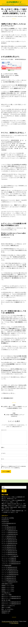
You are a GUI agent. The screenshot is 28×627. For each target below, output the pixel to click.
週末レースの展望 (6, 607)
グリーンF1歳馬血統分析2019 (9, 538)
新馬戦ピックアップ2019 (8, 585)
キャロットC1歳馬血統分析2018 (9, 530)
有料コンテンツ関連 (6, 594)
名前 (2, 447)
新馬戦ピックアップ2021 (8, 589)
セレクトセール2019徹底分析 (9, 560)
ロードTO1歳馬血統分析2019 (9, 578)
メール (3, 453)
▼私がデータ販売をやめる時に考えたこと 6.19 (13, 503)
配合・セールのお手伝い (8, 609)
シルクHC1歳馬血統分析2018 (9, 545)
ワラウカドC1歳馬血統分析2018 (9, 582)
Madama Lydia (22, 16)
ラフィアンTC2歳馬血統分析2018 (10, 574)
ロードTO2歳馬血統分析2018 (9, 580)
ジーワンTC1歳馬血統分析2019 (9, 552)
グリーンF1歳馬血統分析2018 (9, 536)
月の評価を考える (6, 593)
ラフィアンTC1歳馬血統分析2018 (10, 571)
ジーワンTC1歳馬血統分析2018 (9, 550)
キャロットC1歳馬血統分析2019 (9, 532)
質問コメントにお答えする (8, 605)
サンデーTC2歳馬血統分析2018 (9, 543)
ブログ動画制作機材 (6, 565)
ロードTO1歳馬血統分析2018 (9, 576)
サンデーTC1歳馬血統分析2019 (9, 541)
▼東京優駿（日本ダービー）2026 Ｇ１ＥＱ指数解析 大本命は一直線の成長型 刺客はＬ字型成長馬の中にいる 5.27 (14, 507)
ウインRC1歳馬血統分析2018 (9, 527)
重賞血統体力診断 (6, 611)
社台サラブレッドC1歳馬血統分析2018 (11, 602)
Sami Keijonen (14, 623)
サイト (2, 459)
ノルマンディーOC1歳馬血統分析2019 (11, 563)
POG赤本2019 (5, 519)
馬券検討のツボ (5, 613)
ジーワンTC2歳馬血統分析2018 (9, 554)
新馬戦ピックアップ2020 (8, 587)
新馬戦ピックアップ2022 (8, 591)
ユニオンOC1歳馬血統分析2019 (9, 569)
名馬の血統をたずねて (8, 398)
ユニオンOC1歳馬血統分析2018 (9, 567)
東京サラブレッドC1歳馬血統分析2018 (11, 596)
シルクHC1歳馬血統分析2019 (9, 547)
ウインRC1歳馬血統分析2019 (9, 529)
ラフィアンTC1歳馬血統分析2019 (10, 572)
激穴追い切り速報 (6, 600)
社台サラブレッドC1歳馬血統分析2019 (11, 603)
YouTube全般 (5, 525)
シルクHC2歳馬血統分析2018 (9, 549)
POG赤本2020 (5, 521)
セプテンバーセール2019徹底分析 (10, 556)
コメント (3, 430)
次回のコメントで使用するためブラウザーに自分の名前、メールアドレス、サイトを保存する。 (13, 467)
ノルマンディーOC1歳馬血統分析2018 (11, 561)
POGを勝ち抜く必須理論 (8, 518)
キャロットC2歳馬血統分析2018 (10, 534)
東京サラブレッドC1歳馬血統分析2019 (11, 598)
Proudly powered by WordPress (10, 621)
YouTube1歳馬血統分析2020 (9, 523)
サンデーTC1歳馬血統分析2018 (9, 540)
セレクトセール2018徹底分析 (9, 558)
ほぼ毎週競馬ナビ (14, 2)
